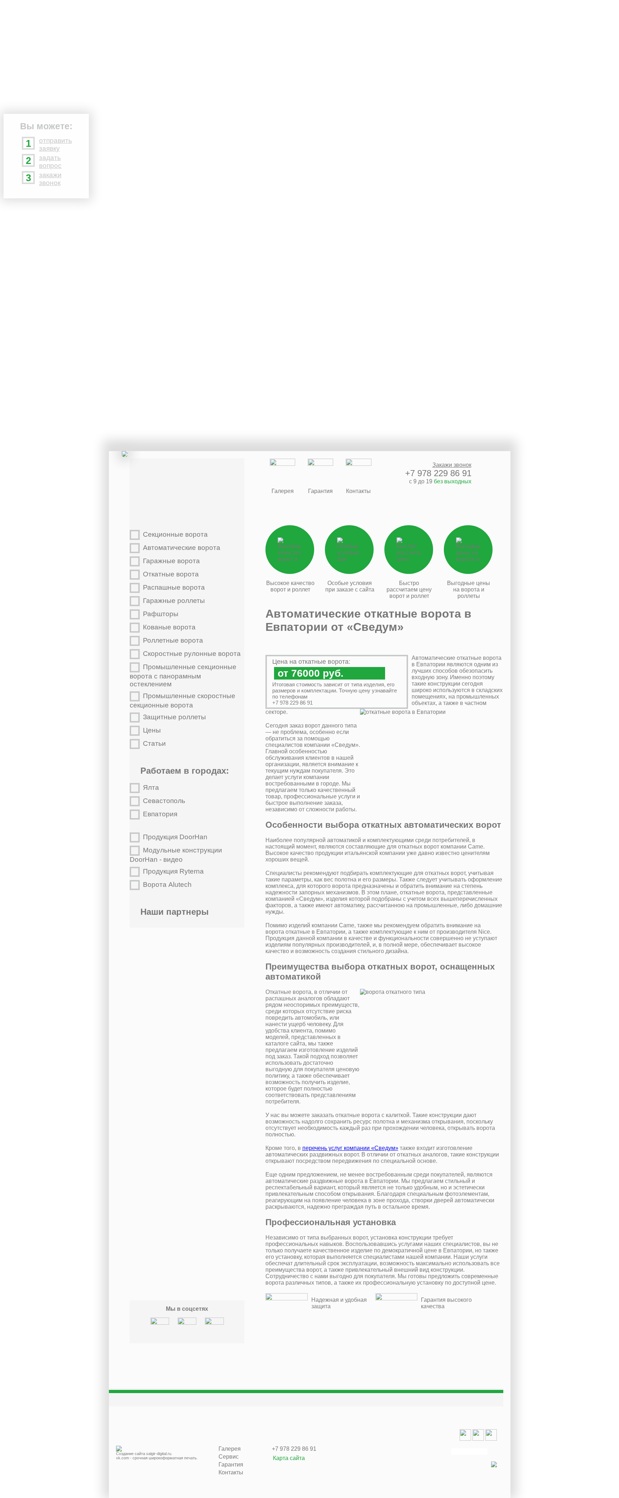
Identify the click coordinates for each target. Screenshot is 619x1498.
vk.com (122, 1458)
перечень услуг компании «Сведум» (350, 1148)
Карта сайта (289, 1458)
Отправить (233, 62)
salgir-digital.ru (158, 1453)
